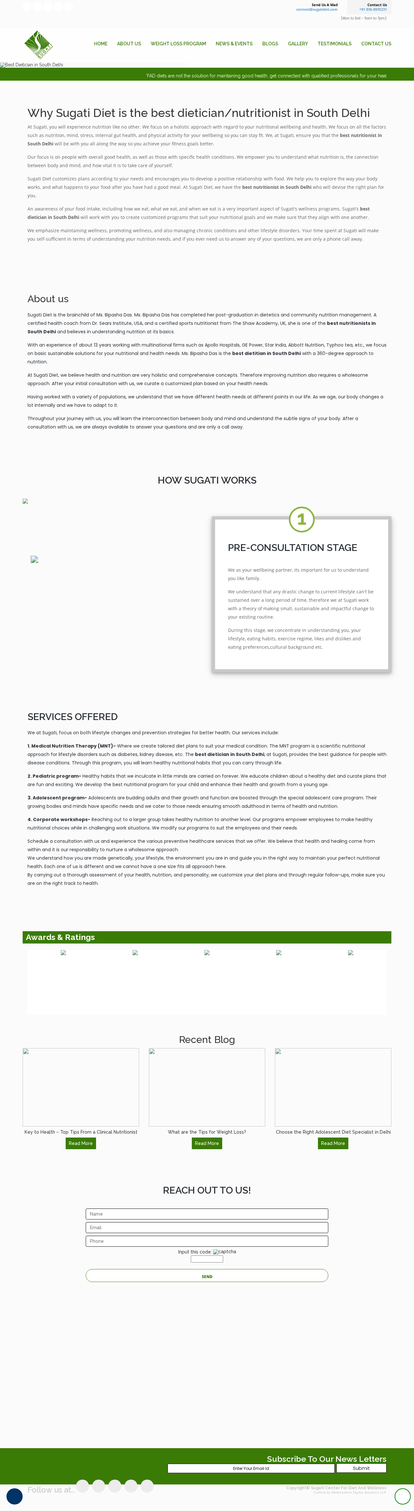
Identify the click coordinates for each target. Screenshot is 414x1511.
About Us (129, 43)
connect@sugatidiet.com (317, 9)
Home (100, 43)
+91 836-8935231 (373, 9)
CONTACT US (376, 43)
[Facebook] (27, 6)
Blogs (270, 43)
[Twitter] (37, 6)
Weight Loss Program (178, 43)
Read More (81, 1143)
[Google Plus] (47, 6)
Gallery (298, 43)
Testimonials (335, 43)
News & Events (234, 43)
